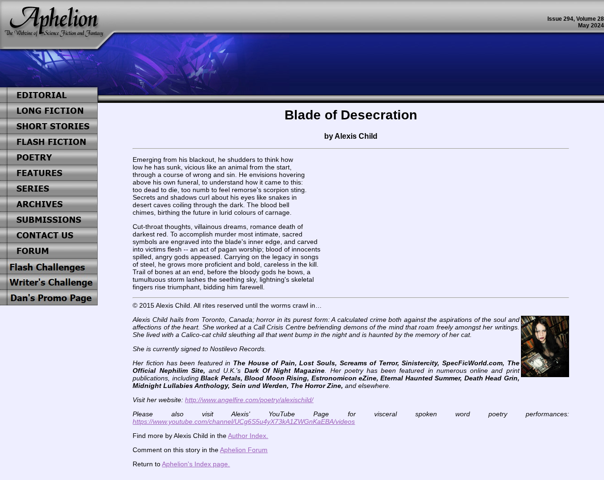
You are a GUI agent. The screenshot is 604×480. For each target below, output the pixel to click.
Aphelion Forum (244, 450)
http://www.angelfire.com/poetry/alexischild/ (249, 400)
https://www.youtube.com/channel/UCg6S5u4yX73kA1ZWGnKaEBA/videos (244, 421)
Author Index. (248, 435)
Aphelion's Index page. (196, 464)
